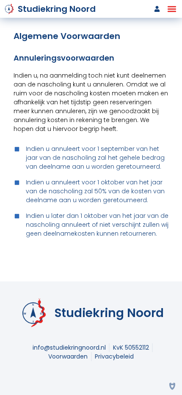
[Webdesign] (172, 385)
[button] (172, 9)
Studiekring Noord (57, 9)
